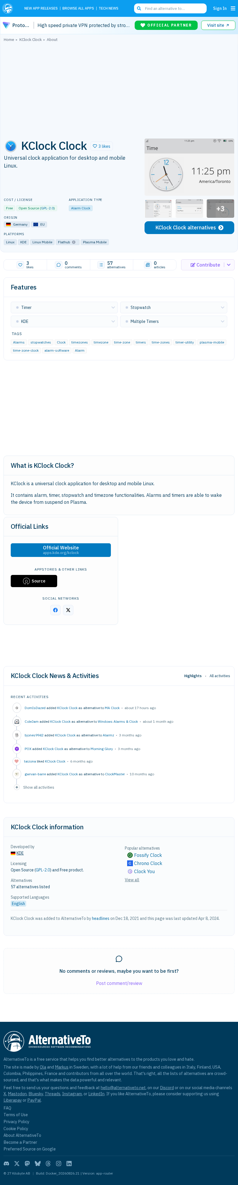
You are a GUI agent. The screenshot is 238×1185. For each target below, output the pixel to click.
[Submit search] (139, 8)
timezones (79, 342)
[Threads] (48, 1163)
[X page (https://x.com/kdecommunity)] (68, 610)
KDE (20, 853)
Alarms (19, 342)
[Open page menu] (233, 8)
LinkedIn (96, 1093)
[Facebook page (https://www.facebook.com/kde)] (55, 610)
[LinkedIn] (69, 1163)
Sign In (220, 8)
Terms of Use (15, 1114)
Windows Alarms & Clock (118, 721)
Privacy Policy (16, 1121)
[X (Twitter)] (17, 1163)
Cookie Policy (15, 1128)
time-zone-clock (26, 350)
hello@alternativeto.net (123, 1087)
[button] (101, 146)
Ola (43, 1067)
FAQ (7, 1108)
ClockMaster (115, 774)
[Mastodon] (27, 1163)
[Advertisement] (119, 88)
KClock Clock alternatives (185, 227)
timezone (101, 342)
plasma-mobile (212, 342)
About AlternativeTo (22, 1135)
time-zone (122, 342)
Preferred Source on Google (29, 1149)
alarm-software (56, 350)
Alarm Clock (80, 208)
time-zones (161, 342)
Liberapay (12, 1100)
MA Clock (112, 708)
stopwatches (40, 342)
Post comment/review (119, 983)
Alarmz (108, 735)
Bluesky (35, 1093)
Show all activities (38, 787)
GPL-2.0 (47, 208)
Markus (61, 1067)
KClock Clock (67, 708)
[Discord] (6, 1163)
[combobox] (170, 8)
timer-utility (185, 342)
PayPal (34, 1100)
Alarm (79, 350)
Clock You (144, 871)
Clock (61, 342)
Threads (52, 1093)
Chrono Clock (148, 863)
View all (132, 879)
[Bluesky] (38, 1163)
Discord (167, 1087)
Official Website (61, 550)
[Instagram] (59, 1163)
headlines (100, 918)
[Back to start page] (9, 8)
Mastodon (17, 1093)
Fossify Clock (148, 855)
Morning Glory (102, 749)
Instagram (72, 1093)
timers (141, 342)
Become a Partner (20, 1142)
